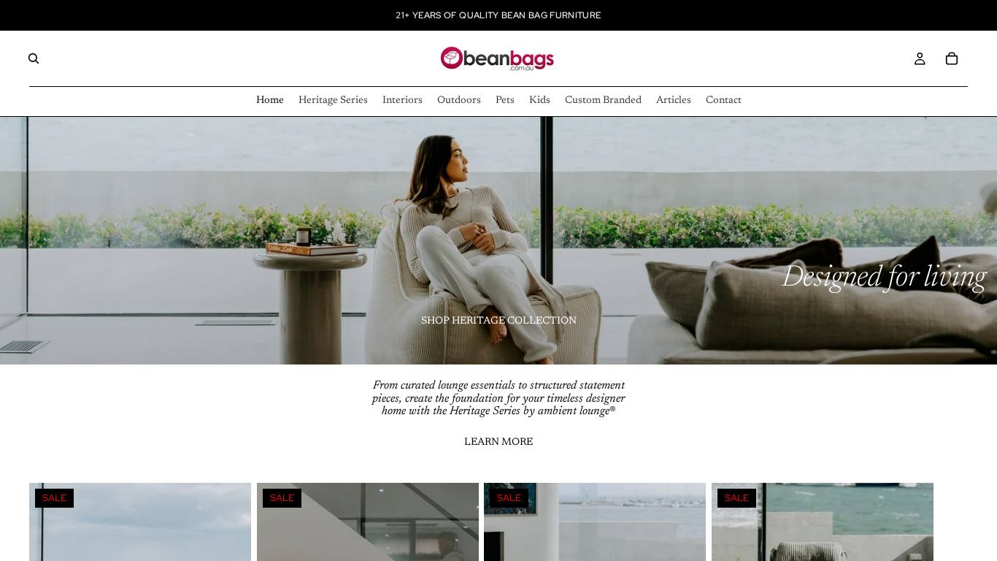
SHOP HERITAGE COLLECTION (499, 321)
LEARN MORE (498, 443)
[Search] (34, 58)
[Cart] (952, 58)
